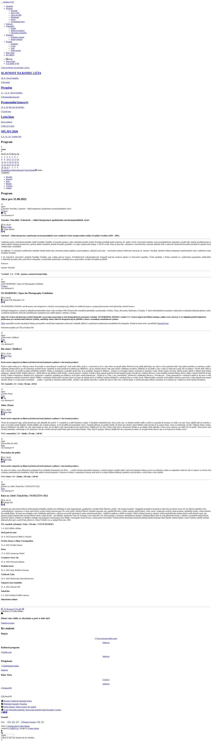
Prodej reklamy (9, 707)
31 (8, 168)
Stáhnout (106, 643)
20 (15, 162)
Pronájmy (23, 704)
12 (13, 159)
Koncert (10, 170)
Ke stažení (32, 707)
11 (10, 159)
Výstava (26, 170)
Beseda (20, 170)
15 (2, 162)
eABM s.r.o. (14, 728)
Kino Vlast (7, 227)
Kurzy (29, 701)
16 (5, 162)
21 (18, 162)
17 (8, 162)
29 (2, 168)
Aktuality (15, 704)
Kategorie (5, 173)
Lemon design (33, 728)
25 (10, 165)
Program (7, 701)
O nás (6, 710)
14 (18, 159)
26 (13, 165)
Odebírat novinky (8, 623)
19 (13, 162)
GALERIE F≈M (12, 63)
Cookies (58, 710)
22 (2, 165)
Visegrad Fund (162, 323)
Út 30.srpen (8, 609)
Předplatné (7, 704)
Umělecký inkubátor (18, 701)
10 (8, 159)
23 (5, 165)
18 (10, 162)
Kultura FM (8, 2)
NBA (3, 323)
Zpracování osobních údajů (35, 710)
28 (18, 165)
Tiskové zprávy (21, 707)
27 (15, 165)
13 (15, 159)
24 (8, 165)
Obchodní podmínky (17, 710)
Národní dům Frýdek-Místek (18, 726)
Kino (15, 170)
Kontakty (50, 710)
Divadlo (4, 170)
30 (5, 168)
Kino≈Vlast (10, 61)
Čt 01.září (17, 609)
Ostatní (32, 170)
